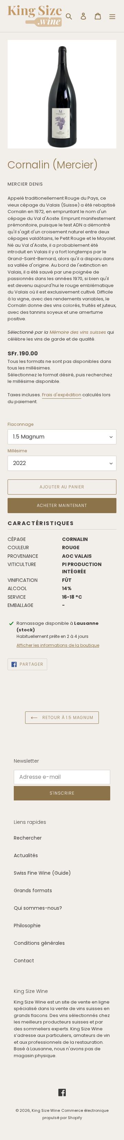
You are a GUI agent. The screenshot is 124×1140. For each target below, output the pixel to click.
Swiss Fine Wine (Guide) (42, 873)
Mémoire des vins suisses (78, 332)
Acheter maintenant (62, 505)
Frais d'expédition (61, 394)
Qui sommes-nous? (38, 908)
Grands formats (33, 890)
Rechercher (28, 837)
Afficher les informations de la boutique (58, 645)
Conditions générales (39, 943)
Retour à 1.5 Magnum (67, 717)
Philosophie (27, 925)
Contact (24, 960)
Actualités (26, 855)
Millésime (17, 451)
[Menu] (112, 16)
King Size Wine (46, 1110)
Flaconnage (20, 424)
